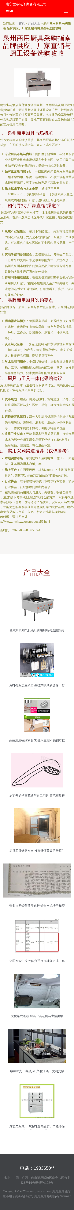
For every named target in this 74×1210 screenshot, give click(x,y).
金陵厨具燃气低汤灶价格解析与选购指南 (37, 630)
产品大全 (34, 23)
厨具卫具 (58, 1191)
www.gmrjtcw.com (39, 1191)
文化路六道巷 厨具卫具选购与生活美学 (37, 1016)
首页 (22, 23)
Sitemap (65, 1196)
